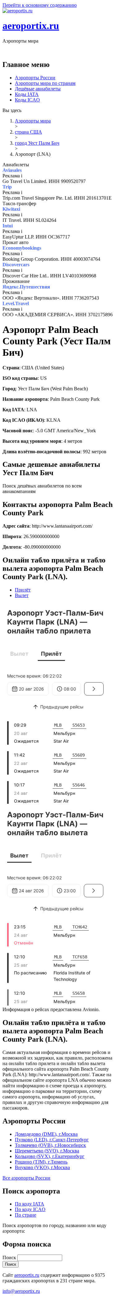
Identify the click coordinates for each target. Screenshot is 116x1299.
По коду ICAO (30, 1209)
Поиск (9, 1257)
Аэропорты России (35, 77)
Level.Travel (15, 303)
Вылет (21, 595)
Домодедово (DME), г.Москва (46, 1134)
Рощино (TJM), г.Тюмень (41, 1161)
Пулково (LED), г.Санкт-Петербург (52, 1139)
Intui (7, 225)
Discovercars (15, 264)
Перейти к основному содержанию (39, 5)
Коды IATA (27, 94)
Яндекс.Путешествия (26, 286)
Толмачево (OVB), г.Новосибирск (50, 1145)
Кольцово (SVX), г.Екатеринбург (49, 1156)
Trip (7, 186)
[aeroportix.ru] (17, 10)
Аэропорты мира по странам (45, 83)
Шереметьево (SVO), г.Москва (47, 1150)
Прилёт (23, 589)
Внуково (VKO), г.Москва (42, 1167)
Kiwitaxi (11, 209)
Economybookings (21, 248)
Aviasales (12, 170)
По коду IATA (29, 1203)
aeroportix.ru (30, 25)
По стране (25, 1215)
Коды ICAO (27, 99)
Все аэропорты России (26, 1178)
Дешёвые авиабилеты (38, 88)
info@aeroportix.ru (21, 1291)
